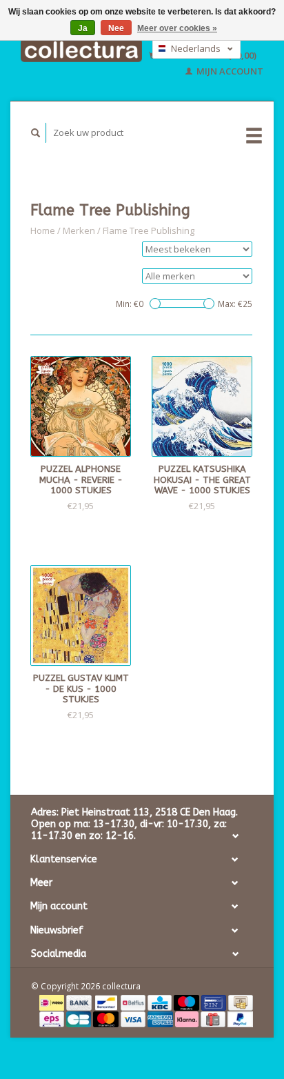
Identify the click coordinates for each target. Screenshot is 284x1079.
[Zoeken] (36, 133)
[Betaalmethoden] (52, 1002)
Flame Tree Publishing (148, 230)
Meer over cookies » (177, 28)
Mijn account (228, 71)
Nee (116, 28)
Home (42, 230)
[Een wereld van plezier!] (81, 51)
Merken (79, 230)
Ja (83, 28)
